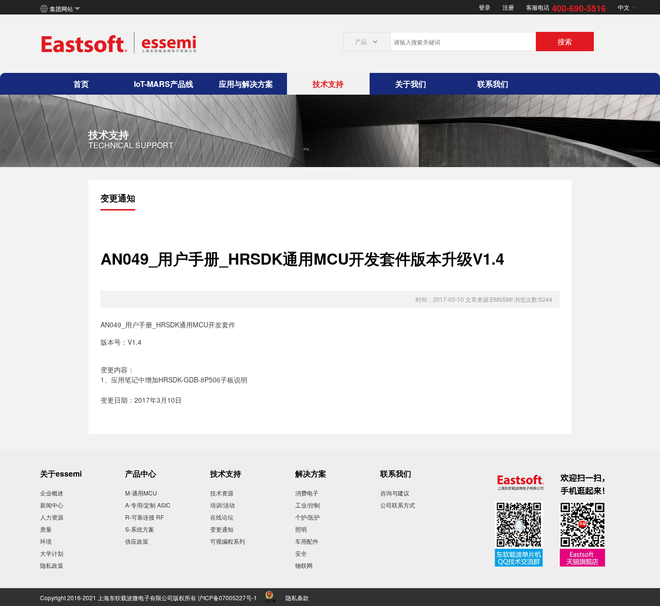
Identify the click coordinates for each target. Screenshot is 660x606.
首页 (81, 83)
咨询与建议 (394, 493)
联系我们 (492, 83)
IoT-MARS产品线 (163, 83)
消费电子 (306, 493)
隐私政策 (51, 565)
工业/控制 (307, 505)
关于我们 (410, 83)
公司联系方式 (397, 505)
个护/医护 (307, 517)
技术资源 (221, 493)
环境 (46, 541)
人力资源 (51, 517)
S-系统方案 (139, 529)
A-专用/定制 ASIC (148, 505)
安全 (301, 553)
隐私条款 (297, 597)
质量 (46, 529)
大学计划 (51, 553)
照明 (301, 529)
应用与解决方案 (246, 83)
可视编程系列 (227, 541)
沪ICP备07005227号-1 (227, 597)
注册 (508, 7)
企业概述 (51, 493)
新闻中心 (51, 505)
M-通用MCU (141, 493)
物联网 (304, 565)
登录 (484, 7)
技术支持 (328, 83)
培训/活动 (222, 505)
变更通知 (221, 529)
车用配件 (306, 541)
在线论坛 (221, 517)
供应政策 (136, 541)
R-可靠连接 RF (144, 517)
